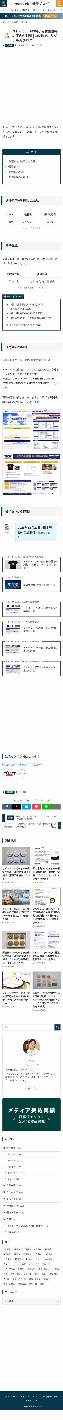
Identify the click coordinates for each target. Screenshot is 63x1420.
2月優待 (17, 1249)
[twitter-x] (29, 1088)
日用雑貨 (27, 1274)
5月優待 (48, 1249)
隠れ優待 (14, 1167)
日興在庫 (13, 1185)
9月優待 (21, 45)
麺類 (42, 1284)
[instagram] (34, 1088)
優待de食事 (15, 1212)
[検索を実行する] (57, 1027)
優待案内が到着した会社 (21, 161)
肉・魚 (6, 1279)
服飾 (37, 1274)
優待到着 (9, 45)
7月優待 (17, 1254)
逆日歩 (13, 1179)
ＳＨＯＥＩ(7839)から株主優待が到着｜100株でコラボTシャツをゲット (40, 564)
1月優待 (7, 1249)
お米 (37, 1259)
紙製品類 (53, 1274)
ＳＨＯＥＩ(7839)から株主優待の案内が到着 (40, 610)
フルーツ (46, 1264)
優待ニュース (16, 1173)
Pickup (29, 1259)
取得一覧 (14, 1154)
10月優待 (48, 1254)
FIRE (10, 1219)
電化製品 (22, 1284)
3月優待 (27, 1249)
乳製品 (21, 1269)
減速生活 (13, 1232)
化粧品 (56, 1269)
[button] (7, 806)
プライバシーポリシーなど (15, 1397)
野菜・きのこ (9, 1284)
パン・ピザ (34, 1264)
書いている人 (33, 1397)
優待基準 (13, 166)
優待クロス (14, 1199)
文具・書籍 (15, 1274)
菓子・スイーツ (19, 1279)
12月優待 (19, 1259)
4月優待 (37, 1249)
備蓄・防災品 (44, 1269)
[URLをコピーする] (56, 806)
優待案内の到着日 (18, 177)
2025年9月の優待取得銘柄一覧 (39, 585)
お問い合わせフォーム (50, 1397)
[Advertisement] (31, 83)
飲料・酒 (33, 1284)
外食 (5, 1274)
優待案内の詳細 (17, 171)
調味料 (47, 1279)
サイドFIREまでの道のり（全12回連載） (28, 1226)
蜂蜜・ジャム (34, 1279)
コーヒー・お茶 (19, 1264)
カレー (6, 1264)
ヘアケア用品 (9, 1269)
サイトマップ (31, 1401)
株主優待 (14, 1148)
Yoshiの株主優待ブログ (31, 3)
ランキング (14, 1192)
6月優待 (7, 1254)
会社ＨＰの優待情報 (32, 228)
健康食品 (31, 1269)
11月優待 (7, 1259)
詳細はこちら (50, 16)
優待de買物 (15, 1206)
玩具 (44, 1274)
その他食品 (47, 1259)
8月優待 (27, 1254)
